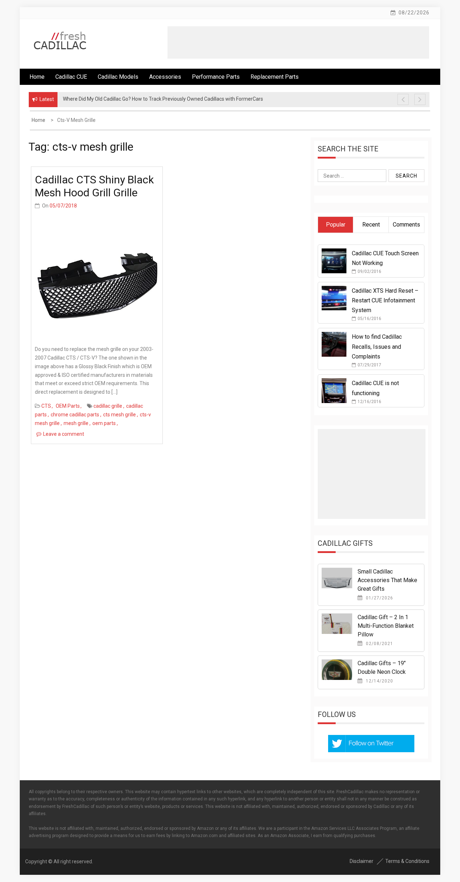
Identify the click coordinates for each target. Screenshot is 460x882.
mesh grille (76, 423)
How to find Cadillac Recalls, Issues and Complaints (377, 346)
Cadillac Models (118, 76)
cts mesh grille (119, 414)
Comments (406, 224)
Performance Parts (216, 76)
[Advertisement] (298, 42)
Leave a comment (63, 434)
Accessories (165, 76)
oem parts (104, 423)
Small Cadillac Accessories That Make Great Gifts (387, 580)
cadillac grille (107, 406)
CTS (46, 406)
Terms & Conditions (407, 861)
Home (37, 76)
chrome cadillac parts (75, 414)
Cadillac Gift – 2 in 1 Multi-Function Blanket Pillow (386, 626)
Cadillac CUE (71, 76)
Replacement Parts (274, 76)
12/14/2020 (378, 681)
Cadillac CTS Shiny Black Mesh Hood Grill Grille (94, 186)
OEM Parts (68, 406)
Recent (371, 224)
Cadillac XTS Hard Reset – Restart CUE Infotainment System (385, 300)
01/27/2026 (378, 597)
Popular (335, 224)
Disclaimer (361, 861)
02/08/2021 (378, 643)
